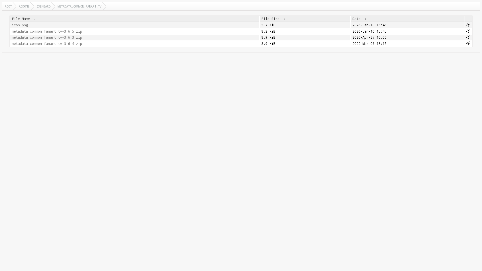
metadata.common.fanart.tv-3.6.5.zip (47, 31)
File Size (270, 19)
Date (356, 19)
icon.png (20, 25)
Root (8, 6)
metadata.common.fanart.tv (79, 6)
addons (24, 6)
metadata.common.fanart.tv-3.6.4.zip (47, 43)
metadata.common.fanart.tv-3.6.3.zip (47, 37)
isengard (43, 6)
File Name (21, 19)
